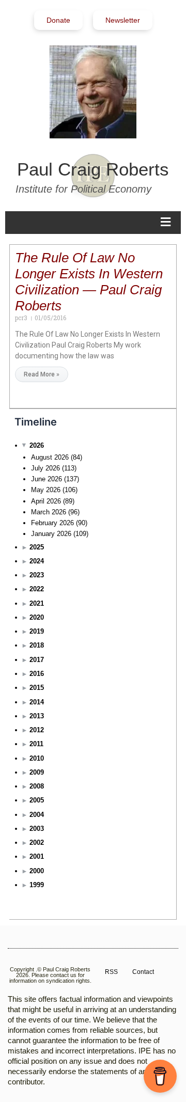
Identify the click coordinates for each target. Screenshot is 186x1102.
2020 (36, 617)
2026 (36, 445)
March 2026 (48, 512)
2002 (36, 842)
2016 (36, 674)
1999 (36, 885)
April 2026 (46, 501)
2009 (36, 772)
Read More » (41, 374)
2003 (36, 828)
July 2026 (45, 468)
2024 (36, 561)
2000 (36, 871)
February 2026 (52, 523)
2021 (36, 603)
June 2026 (46, 479)
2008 (36, 786)
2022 (36, 589)
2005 (36, 800)
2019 (36, 631)
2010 (36, 758)
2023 (36, 575)
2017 (36, 660)
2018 (36, 645)
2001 (36, 856)
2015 (36, 687)
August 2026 (50, 457)
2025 (36, 547)
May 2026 (45, 490)
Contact (143, 971)
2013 (36, 716)
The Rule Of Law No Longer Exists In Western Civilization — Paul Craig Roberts (89, 281)
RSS (111, 971)
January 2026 (51, 534)
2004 (36, 814)
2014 (36, 702)
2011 (36, 744)
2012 (36, 730)
